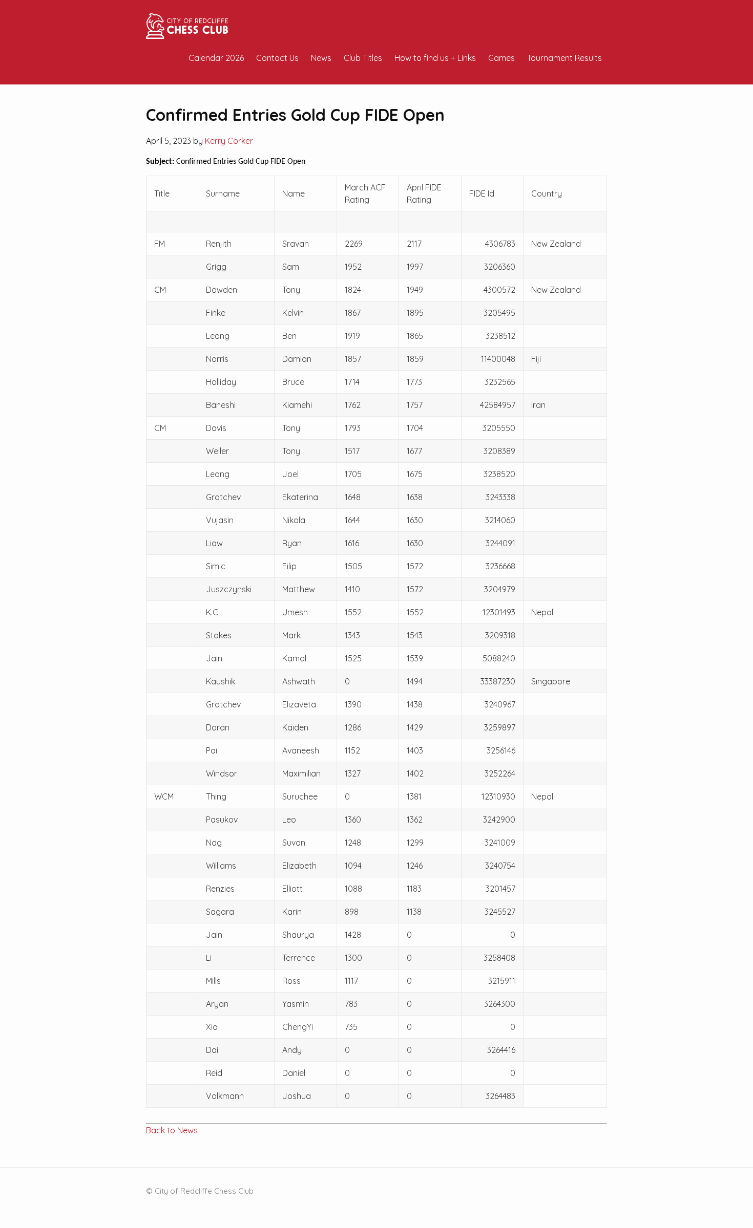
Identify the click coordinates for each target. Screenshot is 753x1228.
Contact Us (277, 58)
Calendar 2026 (216, 58)
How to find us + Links (435, 58)
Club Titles (363, 58)
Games (501, 58)
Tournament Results (564, 58)
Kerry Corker (229, 141)
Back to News (172, 1130)
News (321, 58)
